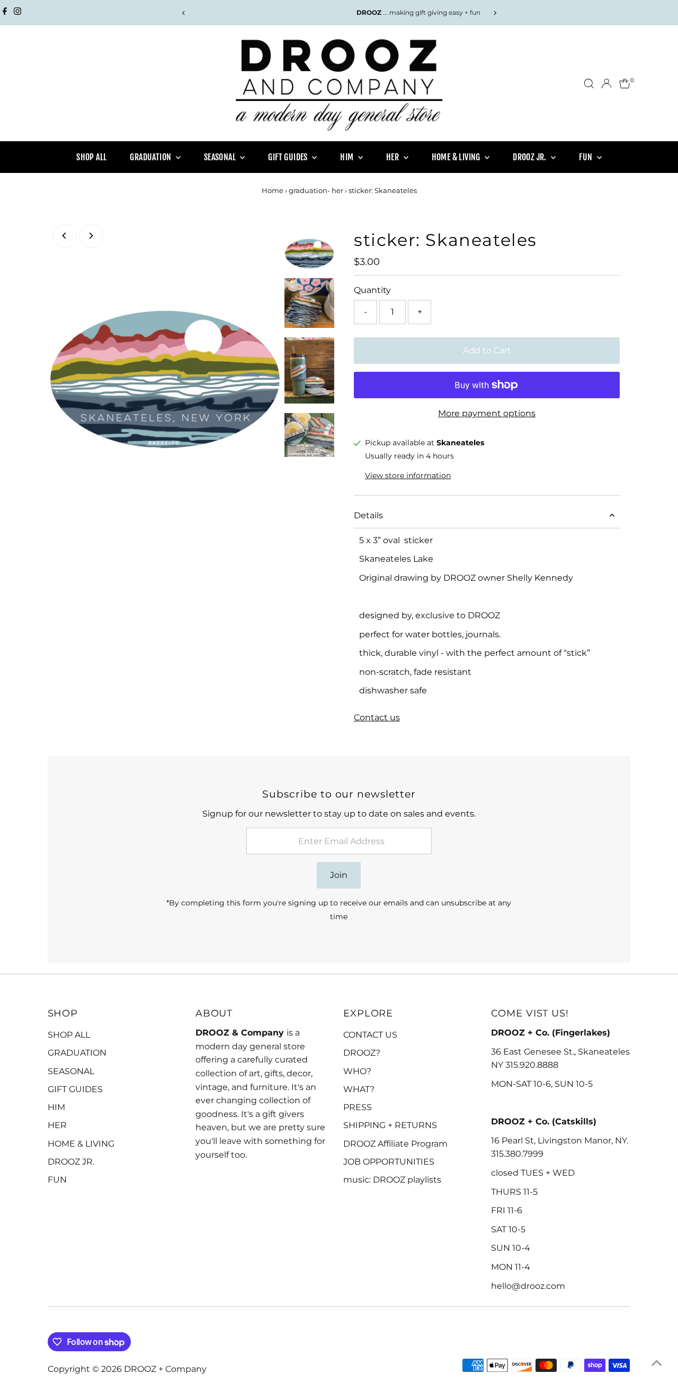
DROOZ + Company (165, 1369)
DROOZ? (361, 1053)
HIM (347, 157)
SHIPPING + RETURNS (390, 1125)
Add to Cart (487, 350)
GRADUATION (151, 157)
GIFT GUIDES (288, 157)
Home (272, 190)
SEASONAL (221, 157)
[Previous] (183, 13)
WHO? (357, 1071)
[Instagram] (17, 12)
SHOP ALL (91, 157)
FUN (586, 157)
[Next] (494, 13)
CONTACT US (370, 1035)
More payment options (487, 413)
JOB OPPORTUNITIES (388, 1162)
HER (393, 157)
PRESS (357, 1107)
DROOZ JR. (530, 157)
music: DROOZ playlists (392, 1180)
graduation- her (316, 190)
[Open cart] (624, 83)
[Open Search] (589, 83)
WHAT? (358, 1089)
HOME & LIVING (457, 157)
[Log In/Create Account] (606, 83)
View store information (408, 475)
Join (338, 875)
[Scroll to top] (656, 1362)
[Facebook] (5, 12)
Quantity (372, 290)
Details (368, 515)
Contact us (377, 717)
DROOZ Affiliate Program (395, 1144)
